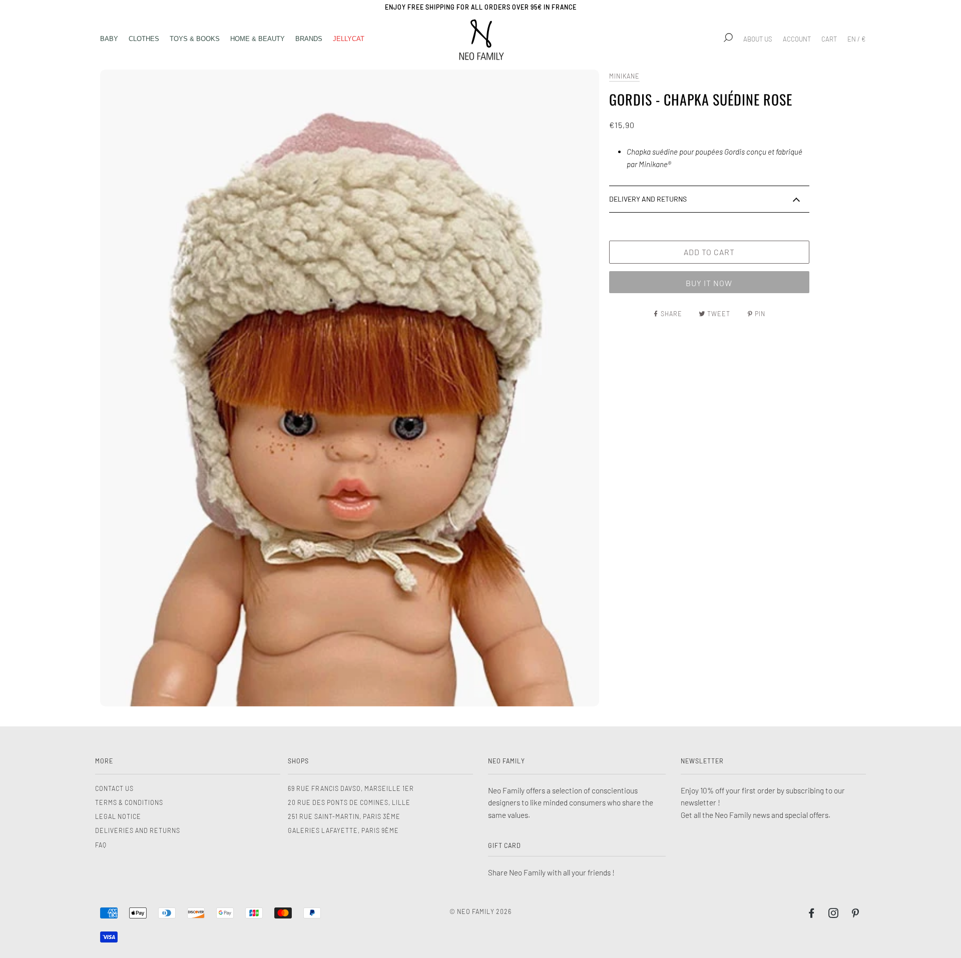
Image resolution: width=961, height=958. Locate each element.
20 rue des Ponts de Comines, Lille (349, 802)
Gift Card (504, 845)
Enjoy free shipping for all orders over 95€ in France (481, 7)
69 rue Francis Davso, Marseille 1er (351, 788)
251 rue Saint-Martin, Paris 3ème (344, 816)
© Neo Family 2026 (480, 911)
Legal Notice (118, 816)
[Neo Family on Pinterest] (855, 914)
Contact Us (114, 788)
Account (797, 39)
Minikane (624, 76)
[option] (349, 388)
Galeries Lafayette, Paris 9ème (343, 830)
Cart (829, 39)
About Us (757, 39)
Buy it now (709, 283)
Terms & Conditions (129, 802)
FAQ (101, 844)
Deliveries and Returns (137, 830)
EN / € (856, 39)
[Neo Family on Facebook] (811, 914)
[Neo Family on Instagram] (833, 914)
